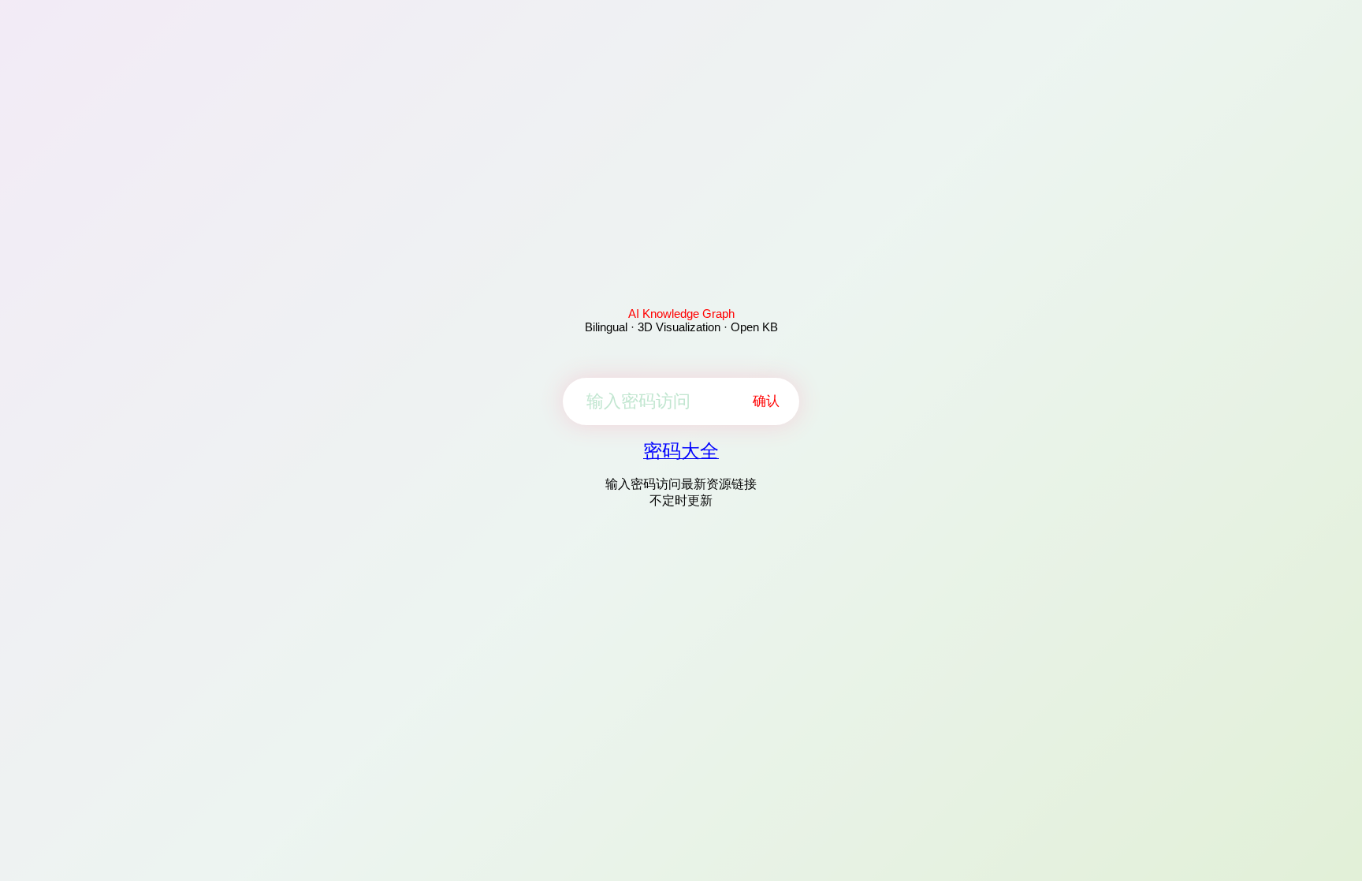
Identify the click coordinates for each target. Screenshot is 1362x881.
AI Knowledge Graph (681, 313)
